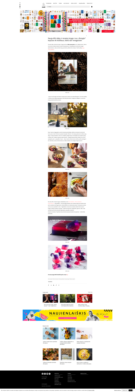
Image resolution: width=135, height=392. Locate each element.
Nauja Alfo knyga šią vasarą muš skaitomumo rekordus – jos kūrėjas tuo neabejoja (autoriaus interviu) (67, 305)
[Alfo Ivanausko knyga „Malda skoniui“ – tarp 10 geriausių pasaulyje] (50, 298)
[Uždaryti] (133, 390)
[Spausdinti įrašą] (58, 285)
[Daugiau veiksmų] (86, 35)
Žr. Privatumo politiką (90, 390)
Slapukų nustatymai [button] (117, 390)
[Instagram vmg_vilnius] (20, 4)
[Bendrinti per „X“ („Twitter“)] (51, 285)
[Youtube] (47, 374)
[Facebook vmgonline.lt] (20, 2)
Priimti (131, 390)
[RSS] (49, 374)
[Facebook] (43, 374)
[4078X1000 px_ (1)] (67, 21)
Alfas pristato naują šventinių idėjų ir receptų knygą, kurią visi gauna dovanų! (83, 305)
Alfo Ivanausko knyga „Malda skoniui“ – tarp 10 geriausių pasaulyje (50, 305)
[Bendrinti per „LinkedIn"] (53, 285)
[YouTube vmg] (20, 6)
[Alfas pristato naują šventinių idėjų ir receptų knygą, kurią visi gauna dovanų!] (84, 298)
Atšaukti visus (125, 390)
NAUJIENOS (50, 281)
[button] (91, 6)
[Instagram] (45, 374)
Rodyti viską (90, 292)
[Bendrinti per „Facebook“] (48, 285)
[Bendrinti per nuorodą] (56, 285)
